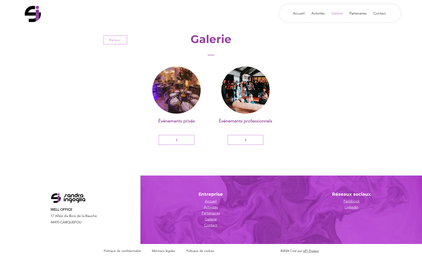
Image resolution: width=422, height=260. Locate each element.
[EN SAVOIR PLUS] (176, 140)
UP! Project (311, 251)
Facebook (352, 201)
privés (188, 121)
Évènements (170, 121)
